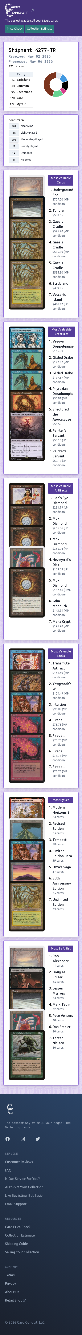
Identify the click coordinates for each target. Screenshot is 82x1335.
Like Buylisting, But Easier (24, 1195)
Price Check (14, 28)
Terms (10, 1275)
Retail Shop (14, 1300)
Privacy (10, 1283)
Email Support (15, 1204)
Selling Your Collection (22, 1252)
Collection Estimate (39, 28)
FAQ (8, 1170)
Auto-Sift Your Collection (24, 1187)
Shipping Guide (16, 1244)
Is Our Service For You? (22, 1179)
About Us (12, 1292)
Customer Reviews (19, 1162)
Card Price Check (17, 1227)
